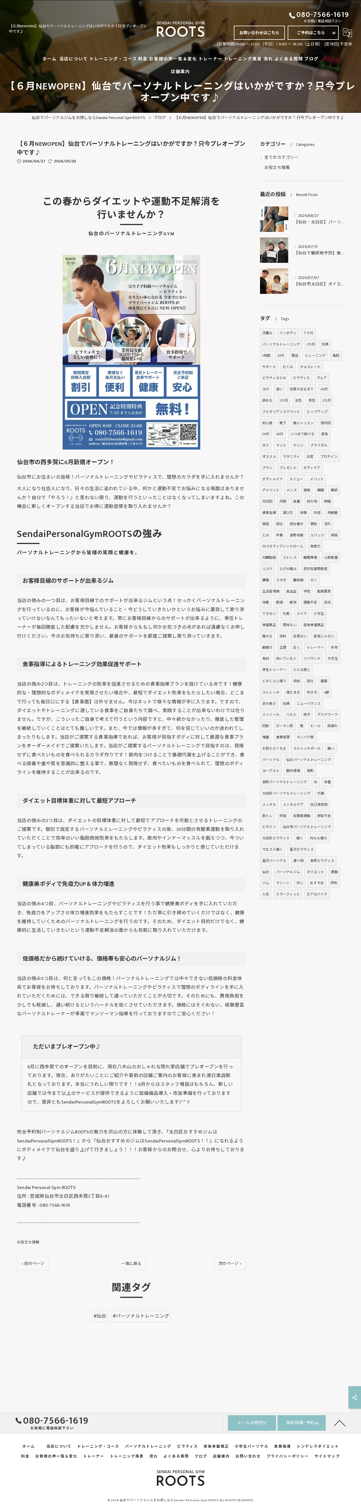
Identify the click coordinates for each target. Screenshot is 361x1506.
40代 (324, 389)
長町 (310, 771)
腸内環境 (293, 771)
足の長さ (269, 703)
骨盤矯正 (269, 625)
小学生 (319, 614)
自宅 (327, 602)
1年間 (266, 355)
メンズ (291, 490)
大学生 (332, 658)
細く (299, 838)
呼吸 (282, 816)
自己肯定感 (318, 804)
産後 (324, 434)
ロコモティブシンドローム (282, 546)
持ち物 (312, 501)
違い (279, 389)
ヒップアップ (317, 412)
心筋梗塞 (331, 557)
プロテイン (329, 456)
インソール (270, 714)
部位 (279, 524)
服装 (324, 681)
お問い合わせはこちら (259, 33)
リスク (267, 569)
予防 (306, 591)
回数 (265, 726)
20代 (281, 355)
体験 (303, 513)
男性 (312, 400)
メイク (302, 614)
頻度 (265, 524)
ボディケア (311, 468)
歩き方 (312, 692)
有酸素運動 (301, 816)
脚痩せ (267, 647)
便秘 (313, 524)
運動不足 (310, 602)
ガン (313, 580)
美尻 (336, 355)
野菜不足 (324, 816)
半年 (334, 647)
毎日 (265, 658)
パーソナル (270, 760)
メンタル (269, 804)
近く (296, 647)
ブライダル (318, 445)
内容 (317, 513)
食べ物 (298, 861)
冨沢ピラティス (301, 849)
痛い (330, 748)
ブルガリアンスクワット (281, 412)
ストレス (290, 557)
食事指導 (269, 513)
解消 (293, 602)
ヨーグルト (270, 771)
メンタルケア (293, 804)
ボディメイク (272, 479)
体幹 (282, 636)
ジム (265, 883)
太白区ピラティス (276, 838)
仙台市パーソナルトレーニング (307, 827)
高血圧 (291, 591)
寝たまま (293, 692)
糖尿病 (298, 580)
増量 (265, 737)
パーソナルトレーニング (281, 344)
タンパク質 (305, 737)
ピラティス (301, 378)
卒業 (279, 535)
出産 (310, 456)
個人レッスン (303, 423)
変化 (310, 681)
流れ (327, 524)
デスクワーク (327, 714)
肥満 (279, 602)
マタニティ (291, 456)
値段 (334, 535)
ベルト (291, 714)
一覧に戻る (131, 1263)
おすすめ (317, 883)
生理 (282, 647)
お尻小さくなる (274, 748)
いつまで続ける (302, 434)
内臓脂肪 (269, 557)
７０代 (308, 333)
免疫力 (315, 546)
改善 (265, 602)
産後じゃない (324, 636)
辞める (267, 400)
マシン (298, 445)
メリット (317, 479)
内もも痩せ (318, 838)
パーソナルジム (288, 872)
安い (299, 883)
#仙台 (100, 1316)
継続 (334, 490)
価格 (306, 490)
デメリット (270, 490)
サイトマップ (327, 1456)
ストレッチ (270, 692)
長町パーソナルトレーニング (284, 782)
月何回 (267, 501)
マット (281, 445)
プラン (267, 468)
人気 (265, 894)
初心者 (267, 423)
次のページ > (230, 1263)
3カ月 (326, 400)
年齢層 (332, 513)
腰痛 (265, 580)
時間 (327, 501)
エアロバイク (317, 894)
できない (269, 614)
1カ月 (311, 344)
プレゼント (288, 468)
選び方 (288, 513)
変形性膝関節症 (315, 569)
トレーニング (315, 355)
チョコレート (310, 367)
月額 (282, 501)
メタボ (281, 580)
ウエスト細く (272, 849)
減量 (296, 501)
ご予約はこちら (311, 33)
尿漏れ (332, 726)
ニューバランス (309, 703)
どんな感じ (302, 670)
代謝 (320, 793)
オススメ (269, 456)
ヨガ (265, 389)
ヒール (315, 726)
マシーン (283, 883)
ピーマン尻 (284, 726)
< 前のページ (32, 1263)
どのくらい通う (274, 681)
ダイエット (315, 872)
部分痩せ (296, 524)
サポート (269, 367)
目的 (296, 681)
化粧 (286, 614)
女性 (298, 400)
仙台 (265, 872)
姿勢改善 (296, 535)
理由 (294, 355)
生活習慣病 (270, 591)
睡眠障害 (310, 557)
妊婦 (286, 703)
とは (265, 535)
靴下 (282, 423)
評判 (334, 883)
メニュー (296, 479)
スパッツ (317, 535)
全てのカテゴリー (281, 157)
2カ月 (283, 400)
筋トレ (267, 816)
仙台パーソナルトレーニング (308, 760)
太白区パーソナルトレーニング (286, 793)
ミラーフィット (288, 894)
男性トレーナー (274, 670)
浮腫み (267, 333)
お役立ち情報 (28, 1242)
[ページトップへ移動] (339, 1422)
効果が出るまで (302, 389)
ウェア (322, 378)
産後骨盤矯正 (313, 625)
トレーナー (315, 647)
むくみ (288, 367)
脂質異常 (324, 591)
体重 (327, 782)
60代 (280, 434)
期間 (320, 490)
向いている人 (286, 658)
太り (265, 445)
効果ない (300, 636)
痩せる (267, 636)
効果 (325, 344)
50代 (266, 434)
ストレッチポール (307, 748)
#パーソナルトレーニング (141, 1316)
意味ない (290, 625)
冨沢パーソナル (274, 861)
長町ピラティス (322, 861)
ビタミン (269, 827)
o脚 (326, 692)
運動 (334, 872)
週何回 (326, 423)
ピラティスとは (274, 378)
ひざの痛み (288, 569)
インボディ (287, 333)
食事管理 (283, 737)
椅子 (306, 714)
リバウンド (312, 658)
